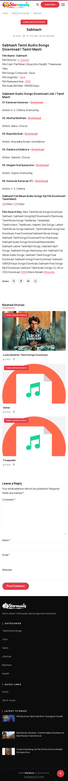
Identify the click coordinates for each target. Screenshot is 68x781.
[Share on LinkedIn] (28, 281)
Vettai (6, 407)
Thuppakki (9, 460)
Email (6, 555)
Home (5, 13)
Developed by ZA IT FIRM (34, 776)
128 (4, 204)
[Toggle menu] (63, 4)
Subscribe (50, 4)
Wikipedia (49, 272)
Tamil (22, 77)
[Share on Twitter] (14, 281)
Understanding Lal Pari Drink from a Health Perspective (39, 751)
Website (7, 570)
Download (37, 102)
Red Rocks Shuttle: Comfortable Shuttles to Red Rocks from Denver (40, 734)
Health (5, 673)
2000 (28, 81)
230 (16, 204)
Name (6, 540)
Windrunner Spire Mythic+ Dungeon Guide (39, 716)
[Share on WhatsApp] (36, 281)
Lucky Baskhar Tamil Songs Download (25, 355)
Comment (8, 499)
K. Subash (23, 60)
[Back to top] (60, 773)
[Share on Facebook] (21, 281)
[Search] (37, 4)
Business (7, 664)
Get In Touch (8, 700)
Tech (5, 639)
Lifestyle (6, 656)
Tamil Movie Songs (20, 13)
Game (5, 647)
